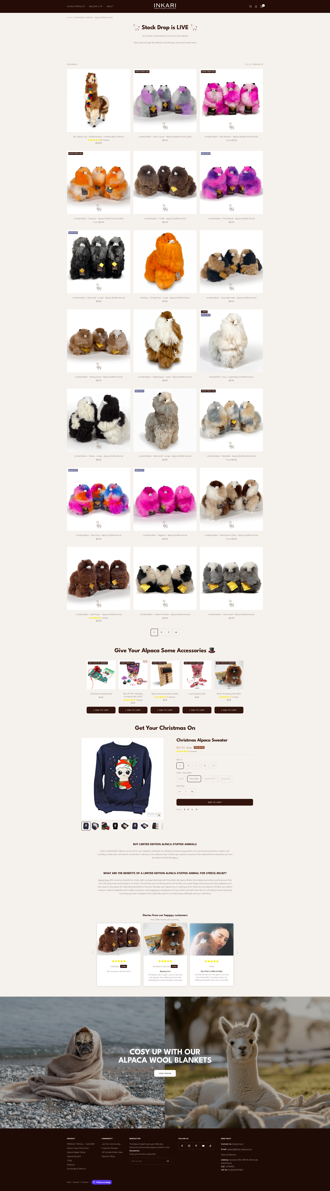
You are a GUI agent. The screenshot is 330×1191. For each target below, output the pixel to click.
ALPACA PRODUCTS (76, 6)
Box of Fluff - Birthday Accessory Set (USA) (133, 695)
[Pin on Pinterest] (188, 809)
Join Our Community (111, 1144)
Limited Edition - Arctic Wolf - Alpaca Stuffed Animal (231, 614)
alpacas (154, 890)
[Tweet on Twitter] (192, 809)
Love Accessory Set (196, 693)
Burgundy (225, 778)
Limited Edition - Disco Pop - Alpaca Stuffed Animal (98, 535)
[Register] (168, 1161)
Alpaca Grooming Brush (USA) (164, 693)
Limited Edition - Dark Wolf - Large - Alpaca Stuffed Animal (99, 297)
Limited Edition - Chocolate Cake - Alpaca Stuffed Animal (231, 297)
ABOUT (110, 6)
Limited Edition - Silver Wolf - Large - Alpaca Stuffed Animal (165, 456)
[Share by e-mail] (196, 809)
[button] (93, 952)
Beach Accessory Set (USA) (229, 693)
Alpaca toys (103, 880)
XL (205, 765)
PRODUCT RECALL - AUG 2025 (80, 1144)
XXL (213, 765)
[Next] (175, 632)
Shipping (71, 1164)
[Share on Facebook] (184, 809)
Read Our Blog (108, 1156)
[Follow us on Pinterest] (196, 1145)
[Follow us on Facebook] (182, 1145)
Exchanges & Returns (76, 1168)
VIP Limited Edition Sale (112, 1152)
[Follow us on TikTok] (210, 1145)
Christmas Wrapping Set (101, 693)
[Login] (256, 6)
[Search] (250, 6)
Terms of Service (228, 1154)
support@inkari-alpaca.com (239, 1149)
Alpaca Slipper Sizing (76, 1152)
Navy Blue (194, 778)
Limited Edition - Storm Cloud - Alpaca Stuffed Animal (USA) (164, 136)
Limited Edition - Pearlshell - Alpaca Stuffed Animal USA (231, 456)
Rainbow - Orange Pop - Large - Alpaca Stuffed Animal (165, 297)
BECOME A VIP (95, 6)
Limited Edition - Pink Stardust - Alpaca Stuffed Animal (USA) (231, 136)
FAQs (69, 1160)
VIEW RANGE (165, 1073)
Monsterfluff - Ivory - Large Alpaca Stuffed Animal (231, 377)
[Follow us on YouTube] (203, 1145)
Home (69, 17)
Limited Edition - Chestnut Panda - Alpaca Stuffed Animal (165, 614)
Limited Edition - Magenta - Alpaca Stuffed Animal (165, 535)
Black (181, 778)
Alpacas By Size (74, 1156)
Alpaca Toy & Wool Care (78, 1148)
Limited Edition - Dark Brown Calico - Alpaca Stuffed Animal (231, 535)
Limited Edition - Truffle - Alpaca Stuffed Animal (165, 218)
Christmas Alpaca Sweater (202, 740)
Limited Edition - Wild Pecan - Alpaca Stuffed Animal (99, 614)
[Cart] (261, 6)
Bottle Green (210, 778)
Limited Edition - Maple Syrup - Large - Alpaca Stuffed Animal (165, 377)
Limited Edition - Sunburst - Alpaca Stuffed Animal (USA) (98, 218)
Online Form (237, 1144)
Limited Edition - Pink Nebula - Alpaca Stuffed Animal (231, 218)
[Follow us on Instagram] (189, 1145)
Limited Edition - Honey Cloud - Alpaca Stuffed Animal (98, 377)
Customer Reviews (110, 1148)
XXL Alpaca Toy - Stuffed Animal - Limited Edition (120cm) (98, 136)
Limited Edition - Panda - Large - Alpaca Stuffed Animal (98, 456)
